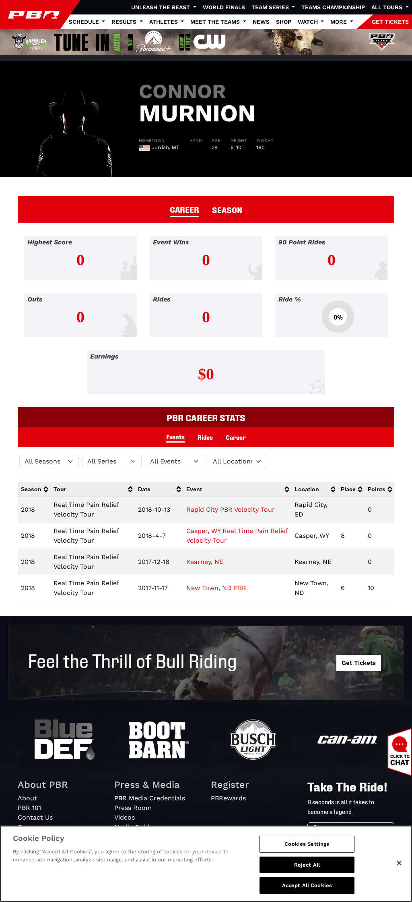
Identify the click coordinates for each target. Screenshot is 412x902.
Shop (283, 21)
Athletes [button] (164, 21)
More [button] (339, 21)
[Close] (399, 863)
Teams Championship (333, 7)
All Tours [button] (387, 7)
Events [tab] (175, 436)
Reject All (307, 865)
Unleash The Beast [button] (161, 7)
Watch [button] (308, 21)
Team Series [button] (270, 7)
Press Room (133, 808)
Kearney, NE (204, 562)
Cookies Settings (306, 844)
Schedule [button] (85, 21)
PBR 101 (29, 808)
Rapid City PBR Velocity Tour (230, 509)
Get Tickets (359, 662)
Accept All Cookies (307, 885)
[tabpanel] (206, 321)
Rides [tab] (205, 437)
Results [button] (124, 21)
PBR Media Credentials (149, 798)
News (261, 21)
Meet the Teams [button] (215, 21)
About (27, 798)
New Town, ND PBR (216, 588)
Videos (124, 817)
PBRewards (228, 798)
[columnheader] (34, 489)
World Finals (224, 7)
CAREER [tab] (184, 209)
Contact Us (35, 817)
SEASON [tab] (227, 209)
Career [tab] (236, 437)
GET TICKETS (390, 21)
